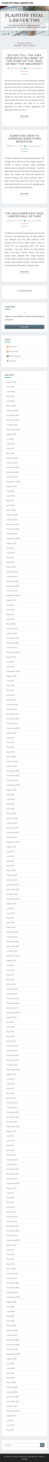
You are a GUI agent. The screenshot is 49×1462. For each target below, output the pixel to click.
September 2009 (13, 1297)
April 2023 (11, 562)
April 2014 (11, 1036)
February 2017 (12, 875)
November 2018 (13, 775)
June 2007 (11, 1425)
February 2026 (12, 410)
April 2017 (11, 865)
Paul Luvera (31, 68)
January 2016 (12, 937)
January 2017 (12, 880)
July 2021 (10, 662)
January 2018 (12, 823)
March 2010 (11, 1268)
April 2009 (11, 1321)
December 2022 (13, 581)
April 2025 (11, 453)
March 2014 (11, 1041)
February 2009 (12, 1330)
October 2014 (12, 1008)
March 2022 (11, 624)
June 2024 (11, 496)
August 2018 (11, 790)
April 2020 (11, 695)
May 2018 (10, 804)
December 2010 (13, 1226)
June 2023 (11, 553)
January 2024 (12, 519)
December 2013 (13, 1055)
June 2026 (11, 391)
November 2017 (13, 832)
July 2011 (10, 1193)
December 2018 (13, 771)
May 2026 (10, 396)
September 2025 (13, 429)
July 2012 (10, 1136)
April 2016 (11, 922)
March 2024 (11, 510)
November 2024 (13, 472)
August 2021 (11, 657)
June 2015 (11, 970)
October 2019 (12, 723)
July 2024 (10, 491)
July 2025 (10, 439)
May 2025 (10, 448)
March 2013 (11, 1098)
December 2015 (13, 941)
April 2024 (11, 505)
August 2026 (11, 382)
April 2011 (11, 1207)
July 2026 (10, 387)
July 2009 (10, 1306)
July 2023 (10, 548)
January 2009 (12, 1335)
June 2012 (11, 1140)
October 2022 (12, 590)
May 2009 (10, 1316)
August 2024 (11, 486)
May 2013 (10, 1088)
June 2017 (11, 856)
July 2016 (10, 908)
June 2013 (11, 1084)
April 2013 (11, 1093)
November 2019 (13, 718)
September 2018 (13, 785)
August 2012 (11, 1131)
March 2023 (11, 567)
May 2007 (10, 1430)
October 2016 (12, 894)
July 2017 (10, 851)
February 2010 (12, 1273)
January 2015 (12, 993)
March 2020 (11, 700)
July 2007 (10, 1420)
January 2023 (12, 576)
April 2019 (11, 752)
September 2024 (13, 481)
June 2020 (11, 685)
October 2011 (12, 1178)
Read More (25, 116)
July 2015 (10, 965)
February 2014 (12, 1046)
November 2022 (13, 586)
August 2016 (11, 903)
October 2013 (12, 1065)
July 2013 (10, 1079)
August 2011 (11, 1188)
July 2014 (10, 1022)
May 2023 (10, 557)
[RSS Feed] (8, 346)
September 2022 (13, 595)
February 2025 (12, 458)
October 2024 (12, 477)
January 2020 (12, 709)
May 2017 (10, 861)
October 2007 (12, 1406)
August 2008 (11, 1359)
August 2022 (11, 600)
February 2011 (12, 1216)
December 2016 (13, 884)
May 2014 (10, 1031)
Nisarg (24, 1459)
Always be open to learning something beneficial (24, 138)
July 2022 (10, 605)
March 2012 (11, 1155)
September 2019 (13, 728)
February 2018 (12, 818)
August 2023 (11, 543)
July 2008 (10, 1363)
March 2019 (11, 756)
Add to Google (15, 356)
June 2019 (11, 742)
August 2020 (11, 676)
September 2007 (13, 1411)
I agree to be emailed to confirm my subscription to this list (24, 318)
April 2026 (11, 401)
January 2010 (12, 1278)
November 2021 (13, 643)
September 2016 (13, 899)
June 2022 (11, 609)
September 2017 (13, 842)
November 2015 (13, 946)
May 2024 (10, 500)
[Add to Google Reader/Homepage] (8, 356)
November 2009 (13, 1287)
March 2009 (11, 1325)
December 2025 (13, 415)
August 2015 (11, 960)
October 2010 (12, 1235)
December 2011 (13, 1169)
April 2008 (11, 1377)
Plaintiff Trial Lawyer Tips (17, 2)
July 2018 (10, 794)
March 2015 (11, 984)
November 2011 (13, 1174)
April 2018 (11, 809)
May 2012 (10, 1145)
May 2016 (10, 918)
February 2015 (12, 989)
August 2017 (11, 846)
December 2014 (13, 998)
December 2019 (13, 714)
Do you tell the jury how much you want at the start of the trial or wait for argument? (24, 59)
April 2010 (11, 1264)
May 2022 (10, 614)
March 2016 (11, 927)
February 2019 (12, 761)
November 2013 (13, 1060)
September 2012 (13, 1126)
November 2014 (13, 1003)
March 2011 (11, 1212)
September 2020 (13, 671)
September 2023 (13, 538)
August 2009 (11, 1302)
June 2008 (11, 1368)
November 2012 (13, 1117)
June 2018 (11, 799)
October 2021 (12, 647)
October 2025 (12, 425)
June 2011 (11, 1197)
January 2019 (12, 766)
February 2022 (12, 628)
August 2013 (11, 1074)
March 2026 (11, 405)
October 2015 (12, 951)
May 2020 (10, 690)
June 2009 (11, 1311)
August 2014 (11, 1017)
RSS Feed (12, 346)
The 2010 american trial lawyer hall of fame (24, 215)
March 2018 (11, 813)
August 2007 (11, 1415)
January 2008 (12, 1392)
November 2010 (13, 1230)
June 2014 (11, 1027)
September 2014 (13, 1012)
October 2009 (12, 1292)
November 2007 (13, 1401)
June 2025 (11, 443)
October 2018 (12, 780)
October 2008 (12, 1349)
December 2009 (13, 1283)
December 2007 (13, 1396)
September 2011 (13, 1183)
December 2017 (13, 828)
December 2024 (13, 467)
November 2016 (13, 889)
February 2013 (12, 1102)
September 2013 (13, 1069)
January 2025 (12, 462)
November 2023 (13, 529)
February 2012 (12, 1159)
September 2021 (13, 652)
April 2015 (11, 979)
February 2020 (12, 704)
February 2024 (12, 515)
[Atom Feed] (8, 351)
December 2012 (13, 1112)
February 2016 (12, 932)
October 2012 (12, 1121)
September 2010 (13, 1240)
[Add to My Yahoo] (8, 361)
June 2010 (11, 1254)
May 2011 (10, 1202)
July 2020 (10, 680)
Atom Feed (13, 351)
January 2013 (12, 1107)
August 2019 (11, 733)
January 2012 (12, 1164)
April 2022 (11, 619)
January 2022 (12, 633)
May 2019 (10, 747)
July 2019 (10, 737)
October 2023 (12, 534)
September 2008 (13, 1354)
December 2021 (13, 638)
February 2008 (12, 1387)
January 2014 (12, 1050)
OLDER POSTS (25, 290)
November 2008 (13, 1344)
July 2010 (10, 1250)
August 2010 (11, 1245)
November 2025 (13, 420)
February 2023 (12, 571)
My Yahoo (13, 361)
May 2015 (10, 975)
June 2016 (11, 913)
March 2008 (11, 1382)
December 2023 (13, 524)
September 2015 (13, 955)
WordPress (32, 1456)
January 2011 (12, 1221)
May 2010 (10, 1259)
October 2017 (12, 837)
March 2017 (11, 870)
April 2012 (11, 1150)
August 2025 (11, 434)
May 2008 (10, 1373)
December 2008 (13, 1340)
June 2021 (11, 666)
